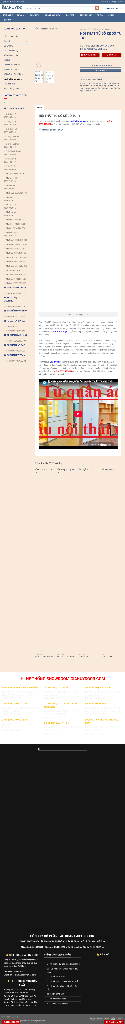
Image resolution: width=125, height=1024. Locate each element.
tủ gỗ (111, 88)
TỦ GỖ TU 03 (84, 657)
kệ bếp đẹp (97, 83)
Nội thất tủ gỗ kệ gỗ (13, 79)
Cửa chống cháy (52, 15)
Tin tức (100, 15)
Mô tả (39, 108)
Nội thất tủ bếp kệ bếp (13, 74)
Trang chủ (8, 15)
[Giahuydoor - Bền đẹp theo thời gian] (12, 8)
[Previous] (39, 48)
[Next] (72, 48)
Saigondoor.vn (39, 1021)
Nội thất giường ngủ (12, 65)
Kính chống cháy (11, 55)
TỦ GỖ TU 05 (107, 657)
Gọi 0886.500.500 (11, 1022)
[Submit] (97, 8)
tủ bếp (97, 88)
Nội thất (70, 15)
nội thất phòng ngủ (102, 86)
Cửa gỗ (20, 15)
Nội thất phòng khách (87, 86)
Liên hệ (113, 2)
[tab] (39, 107)
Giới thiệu (104, 2)
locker (109, 83)
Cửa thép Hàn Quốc (12, 50)
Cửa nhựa (34, 15)
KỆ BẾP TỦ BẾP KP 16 (66, 657)
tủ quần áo (87, 91)
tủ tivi (94, 91)
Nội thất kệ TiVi (10, 70)
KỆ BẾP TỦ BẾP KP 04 (44, 657)
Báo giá (7, 20)
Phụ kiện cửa (86, 15)
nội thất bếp (116, 83)
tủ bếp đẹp (104, 88)
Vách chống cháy (11, 88)
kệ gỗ (104, 83)
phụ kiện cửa (89, 88)
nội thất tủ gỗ (61, 332)
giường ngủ (88, 83)
